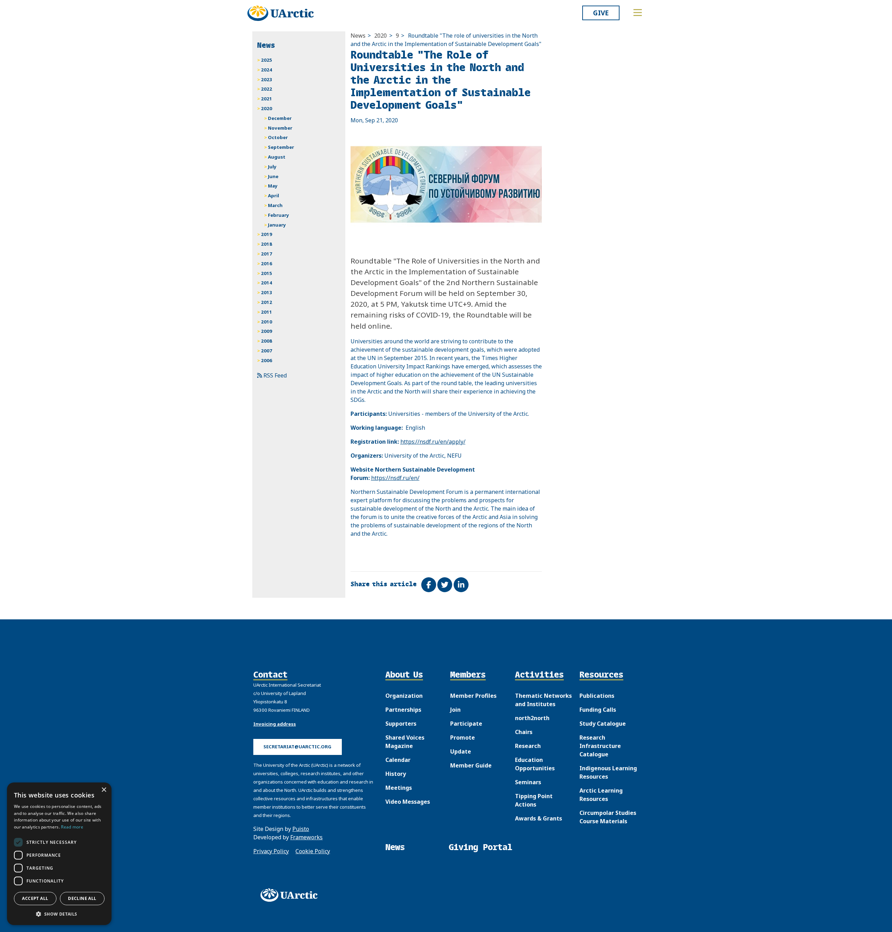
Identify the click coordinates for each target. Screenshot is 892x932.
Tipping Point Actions (534, 800)
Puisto (300, 829)
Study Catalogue (602, 723)
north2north (532, 718)
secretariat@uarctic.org (297, 746)
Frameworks (306, 837)
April (273, 195)
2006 (266, 360)
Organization (404, 696)
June (273, 176)
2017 (266, 254)
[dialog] (59, 853)
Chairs (523, 732)
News (358, 35)
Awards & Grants (538, 818)
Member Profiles (473, 696)
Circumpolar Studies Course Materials (607, 817)
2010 (266, 322)
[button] (59, 914)
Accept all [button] (35, 898)
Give (601, 12)
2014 (266, 283)
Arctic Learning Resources (601, 795)
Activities (539, 675)
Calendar (397, 760)
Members (468, 675)
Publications (596, 696)
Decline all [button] (82, 898)
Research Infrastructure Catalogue (600, 746)
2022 (266, 89)
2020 (380, 35)
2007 (266, 350)
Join (455, 709)
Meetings (398, 788)
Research (528, 746)
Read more (72, 827)
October (278, 137)
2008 (266, 341)
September (281, 147)
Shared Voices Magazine (404, 742)
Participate (466, 723)
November (280, 128)
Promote (462, 737)
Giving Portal (480, 847)
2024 (266, 70)
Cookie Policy (312, 851)
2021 (266, 99)
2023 (266, 79)
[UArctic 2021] (291, 895)
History (395, 774)
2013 (266, 292)
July (272, 166)
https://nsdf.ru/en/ (395, 478)
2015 (266, 273)
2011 (266, 312)
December (280, 118)
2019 (266, 234)
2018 (266, 244)
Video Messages (407, 801)
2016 (266, 263)
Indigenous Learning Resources (608, 772)
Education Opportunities (535, 764)
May (273, 186)
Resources (601, 675)
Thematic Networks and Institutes (543, 700)
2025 (266, 60)
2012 (266, 302)
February (278, 215)
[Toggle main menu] (638, 13)
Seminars (528, 782)
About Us (404, 675)
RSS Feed (274, 375)
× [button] (103, 790)
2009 (266, 331)
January (277, 225)
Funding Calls (597, 709)
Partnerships (403, 709)
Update (460, 751)
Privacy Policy (271, 851)
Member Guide (471, 765)
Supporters (400, 723)
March (275, 205)
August (276, 157)
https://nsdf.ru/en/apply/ (433, 441)
